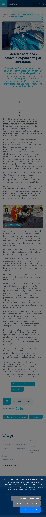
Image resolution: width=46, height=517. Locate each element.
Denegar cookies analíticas (27, 498)
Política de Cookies (30, 490)
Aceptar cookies (32, 510)
